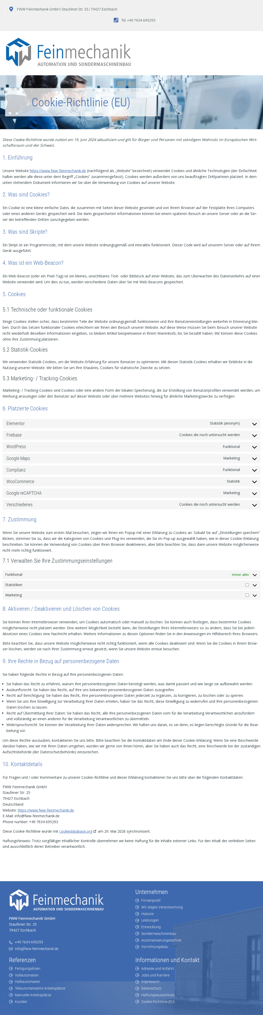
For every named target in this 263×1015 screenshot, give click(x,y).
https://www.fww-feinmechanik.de (58, 170)
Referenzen (22, 960)
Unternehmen (151, 892)
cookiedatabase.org (75, 831)
